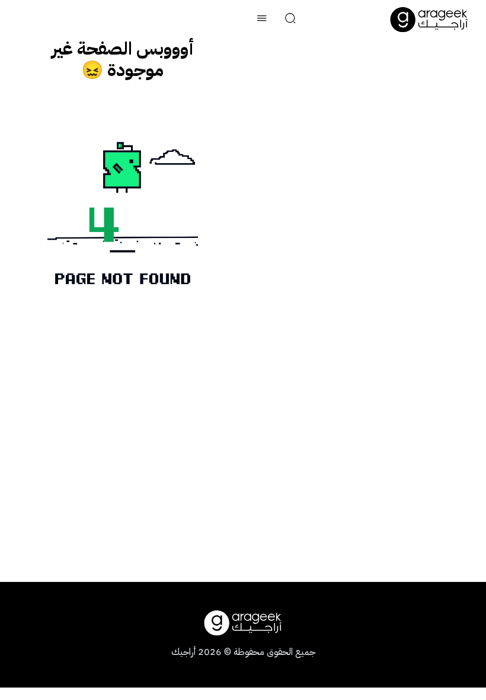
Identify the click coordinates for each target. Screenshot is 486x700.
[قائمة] (262, 19)
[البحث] (290, 19)
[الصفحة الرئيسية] (429, 19)
